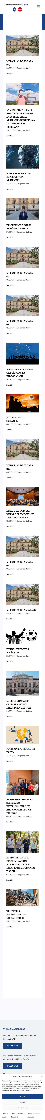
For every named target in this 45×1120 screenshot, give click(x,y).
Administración (16, 4)
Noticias (29, 232)
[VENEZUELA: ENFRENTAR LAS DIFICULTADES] (22, 897)
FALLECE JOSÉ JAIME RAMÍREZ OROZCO (22, 205)
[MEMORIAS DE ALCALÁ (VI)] (22, 45)
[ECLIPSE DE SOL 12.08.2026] (22, 403)
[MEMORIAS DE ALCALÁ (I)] (22, 594)
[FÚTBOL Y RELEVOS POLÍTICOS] (22, 636)
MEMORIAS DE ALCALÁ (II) (22, 543)
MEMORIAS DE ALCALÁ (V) (22, 254)
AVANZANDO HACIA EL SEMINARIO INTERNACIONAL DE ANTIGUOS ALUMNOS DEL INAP (22, 774)
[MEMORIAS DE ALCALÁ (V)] (22, 257)
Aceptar (22, 1096)
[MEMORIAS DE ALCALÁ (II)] (22, 546)
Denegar (22, 1102)
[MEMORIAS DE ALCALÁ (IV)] (22, 305)
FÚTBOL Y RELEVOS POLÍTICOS (22, 632)
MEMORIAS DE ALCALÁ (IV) (22, 302)
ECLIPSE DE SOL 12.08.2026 (22, 400)
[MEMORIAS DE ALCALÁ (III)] (22, 449)
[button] (42, 1076)
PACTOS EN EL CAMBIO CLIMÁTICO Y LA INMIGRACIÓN (22, 348)
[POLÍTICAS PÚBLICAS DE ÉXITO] (22, 735)
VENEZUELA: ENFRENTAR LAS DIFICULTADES (22, 892)
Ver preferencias (22, 1108)
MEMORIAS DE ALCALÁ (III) (22, 446)
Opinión (28, 68)
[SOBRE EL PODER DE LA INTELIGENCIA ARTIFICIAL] (22, 157)
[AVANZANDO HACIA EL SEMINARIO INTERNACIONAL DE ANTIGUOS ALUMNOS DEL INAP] (22, 782)
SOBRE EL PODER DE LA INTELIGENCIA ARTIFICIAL (22, 151)
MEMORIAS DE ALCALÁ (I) (22, 590)
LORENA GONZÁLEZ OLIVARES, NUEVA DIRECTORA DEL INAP (22, 678)
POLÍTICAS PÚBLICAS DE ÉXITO (22, 731)
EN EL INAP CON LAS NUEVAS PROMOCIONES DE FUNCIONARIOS (22, 491)
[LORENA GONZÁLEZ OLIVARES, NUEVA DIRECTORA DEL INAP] (22, 683)
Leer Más (9, 73)
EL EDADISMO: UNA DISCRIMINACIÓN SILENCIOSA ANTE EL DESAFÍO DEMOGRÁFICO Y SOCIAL (22, 833)
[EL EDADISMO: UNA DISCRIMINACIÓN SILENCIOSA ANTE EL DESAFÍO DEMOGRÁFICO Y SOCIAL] (22, 842)
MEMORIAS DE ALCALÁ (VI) (22, 42)
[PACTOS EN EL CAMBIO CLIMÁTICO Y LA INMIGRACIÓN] (22, 354)
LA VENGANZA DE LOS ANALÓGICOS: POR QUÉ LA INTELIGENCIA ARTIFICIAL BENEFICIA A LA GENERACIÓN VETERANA (22, 84)
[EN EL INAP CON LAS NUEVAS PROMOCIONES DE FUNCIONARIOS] (22, 496)
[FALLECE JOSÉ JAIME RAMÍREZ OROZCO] (22, 209)
